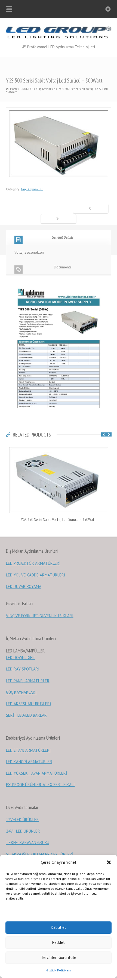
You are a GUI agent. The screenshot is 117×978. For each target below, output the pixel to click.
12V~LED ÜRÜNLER (22, 819)
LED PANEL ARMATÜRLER (28, 680)
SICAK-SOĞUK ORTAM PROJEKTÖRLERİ (39, 854)
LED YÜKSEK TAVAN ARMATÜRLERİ (36, 773)
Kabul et (58, 927)
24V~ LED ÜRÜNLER (23, 831)
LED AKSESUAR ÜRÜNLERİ (28, 703)
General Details (62, 237)
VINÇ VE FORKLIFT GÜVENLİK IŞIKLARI (39, 615)
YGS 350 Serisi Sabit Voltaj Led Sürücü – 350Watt (58, 519)
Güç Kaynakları (32, 189)
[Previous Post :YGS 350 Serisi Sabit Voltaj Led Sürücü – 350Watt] (91, 209)
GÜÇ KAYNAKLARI (21, 692)
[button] (109, 862)
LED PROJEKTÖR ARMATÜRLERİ (33, 563)
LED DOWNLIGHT (20, 657)
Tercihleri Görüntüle (58, 957)
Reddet (58, 942)
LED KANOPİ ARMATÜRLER (29, 761)
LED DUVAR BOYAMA (23, 586)
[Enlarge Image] (58, 111)
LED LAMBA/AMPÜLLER (25, 651)
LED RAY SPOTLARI (22, 669)
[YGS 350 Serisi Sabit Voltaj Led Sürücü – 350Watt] (58, 447)
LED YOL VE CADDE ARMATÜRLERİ (35, 575)
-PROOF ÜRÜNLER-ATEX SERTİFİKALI (40, 784)
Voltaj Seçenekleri (29, 252)
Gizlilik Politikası (58, 970)
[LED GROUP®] (58, 37)
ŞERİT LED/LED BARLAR (26, 715)
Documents (63, 267)
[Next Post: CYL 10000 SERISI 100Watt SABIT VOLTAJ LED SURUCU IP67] (58, 219)
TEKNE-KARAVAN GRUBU (27, 842)
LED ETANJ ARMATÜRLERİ (28, 750)
